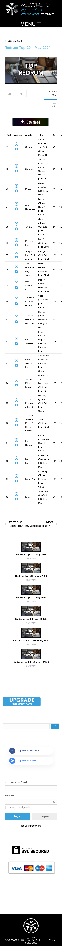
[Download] (16, 149)
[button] (28, 24)
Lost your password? (31, 825)
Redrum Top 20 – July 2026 (31, 554)
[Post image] (31, 547)
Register (45, 816)
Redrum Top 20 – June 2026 (31, 576)
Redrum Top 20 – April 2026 (31, 619)
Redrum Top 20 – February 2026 (31, 640)
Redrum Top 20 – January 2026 (31, 662)
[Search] (55, 726)
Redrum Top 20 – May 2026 (31, 597)
